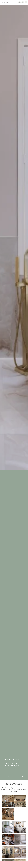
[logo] (5, 2)
